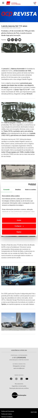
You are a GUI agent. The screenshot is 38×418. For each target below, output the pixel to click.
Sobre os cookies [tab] (30, 189)
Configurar (18, 226)
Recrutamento (19, 384)
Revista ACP (16, 28)
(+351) (19, 357)
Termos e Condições (6, 416)
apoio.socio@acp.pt (19, 368)
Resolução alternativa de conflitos (19, 388)
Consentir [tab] (6, 189)
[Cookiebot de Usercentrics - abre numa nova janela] (28, 184)
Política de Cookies (6, 414)
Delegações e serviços (19, 366)
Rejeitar (19, 232)
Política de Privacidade (7, 411)
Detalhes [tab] (18, 189)
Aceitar (19, 220)
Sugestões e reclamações (19, 386)
